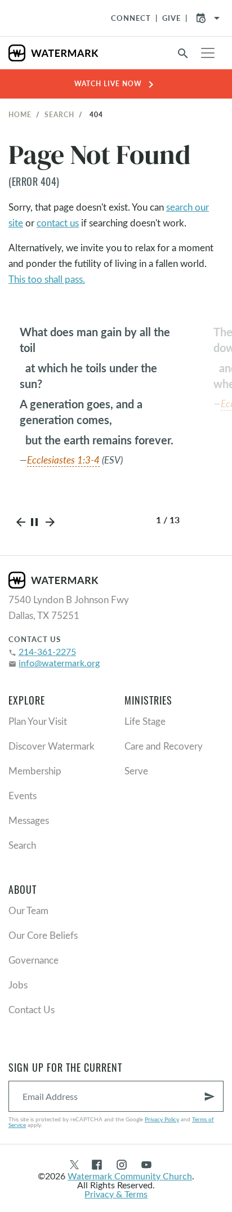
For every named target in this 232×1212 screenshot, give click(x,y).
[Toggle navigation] (208, 53)
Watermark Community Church (130, 1176)
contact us (58, 222)
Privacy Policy (162, 1119)
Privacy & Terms (116, 1194)
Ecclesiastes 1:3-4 (61, 459)
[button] (21, 525)
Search (59, 114)
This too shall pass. (46, 279)
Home (20, 114)
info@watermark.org (59, 663)
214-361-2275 (47, 651)
